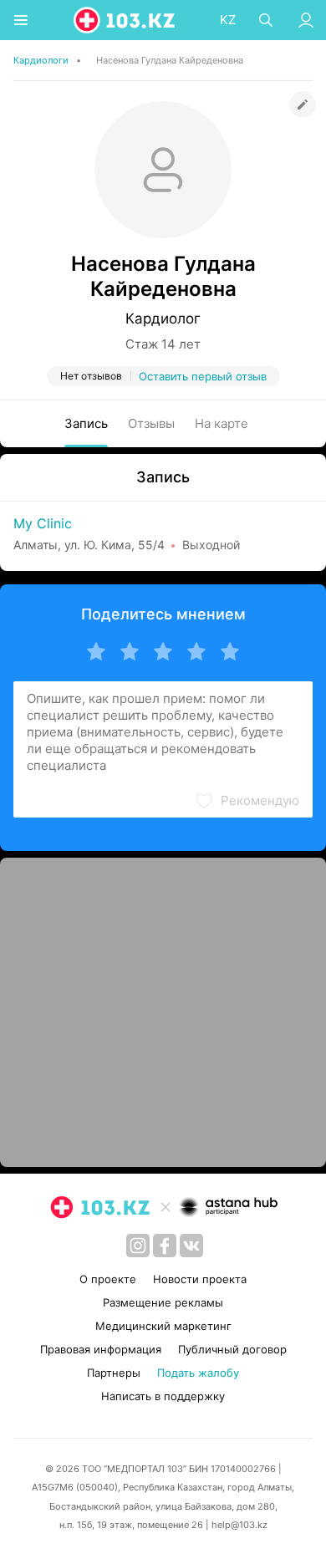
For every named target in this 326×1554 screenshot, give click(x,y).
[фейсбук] (164, 1245)
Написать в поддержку (163, 1396)
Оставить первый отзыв (203, 376)
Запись (86, 423)
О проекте (107, 1279)
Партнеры (113, 1372)
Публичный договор (232, 1349)
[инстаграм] (138, 1245)
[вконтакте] (191, 1245)
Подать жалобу (198, 1372)
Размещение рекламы (163, 1302)
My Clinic (42, 523)
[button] (246, 801)
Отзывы (151, 423)
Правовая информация (100, 1349)
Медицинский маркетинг (163, 1325)
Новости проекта (200, 1279)
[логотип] (125, 20)
